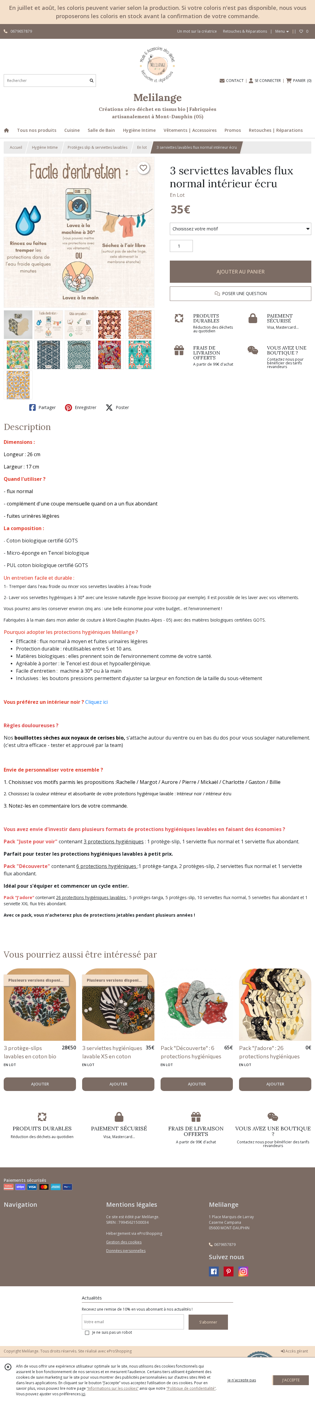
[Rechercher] (92, 81)
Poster (121, 407)
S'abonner (208, 1322)
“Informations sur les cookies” (112, 1388)
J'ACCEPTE (291, 1380)
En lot (142, 147)
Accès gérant (296, 1351)
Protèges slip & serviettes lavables (97, 147)
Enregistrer (85, 407)
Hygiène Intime (45, 147)
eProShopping (119, 1351)
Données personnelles (126, 1250)
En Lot (177, 195)
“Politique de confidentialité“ (191, 1388)
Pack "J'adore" (19, 897)
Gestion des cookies (124, 1242)
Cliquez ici (96, 702)
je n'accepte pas (242, 1380)
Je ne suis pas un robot (112, 1332)
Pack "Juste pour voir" (31, 841)
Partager (46, 407)
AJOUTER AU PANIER (241, 271)
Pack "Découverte (26, 866)
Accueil (16, 147)
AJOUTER (40, 1084)
